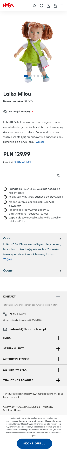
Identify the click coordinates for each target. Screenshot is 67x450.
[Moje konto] (48, 5)
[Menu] (61, 5)
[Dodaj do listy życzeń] (59, 175)
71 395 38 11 (17, 314)
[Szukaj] (34, 5)
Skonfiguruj (34, 443)
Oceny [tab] (8, 271)
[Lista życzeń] (41, 5)
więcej (40, 142)
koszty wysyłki (22, 162)
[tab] (32, 249)
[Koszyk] (55, 5)
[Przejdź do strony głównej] (11, 5)
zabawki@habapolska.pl (27, 329)
